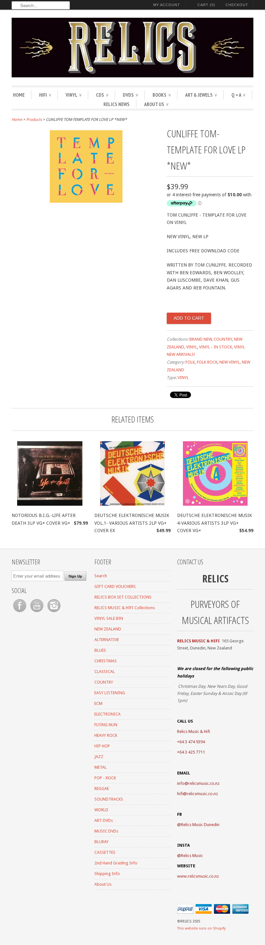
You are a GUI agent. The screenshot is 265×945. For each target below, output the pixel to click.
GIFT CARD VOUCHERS (115, 586)
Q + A (238, 95)
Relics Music (192, 855)
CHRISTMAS (105, 660)
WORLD (101, 809)
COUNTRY (223, 339)
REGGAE (101, 788)
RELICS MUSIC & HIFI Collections (124, 607)
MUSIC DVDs (106, 831)
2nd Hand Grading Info (115, 863)
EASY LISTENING (109, 692)
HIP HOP (102, 746)
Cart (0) (206, 5)
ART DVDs (103, 820)
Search (100, 575)
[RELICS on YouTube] (37, 612)
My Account (166, 5)
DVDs (130, 95)
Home (19, 95)
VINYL (73, 95)
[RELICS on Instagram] (54, 612)
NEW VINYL (229, 362)
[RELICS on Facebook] (20, 612)
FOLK (190, 362)
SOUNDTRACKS (108, 799)
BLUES (100, 650)
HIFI (45, 95)
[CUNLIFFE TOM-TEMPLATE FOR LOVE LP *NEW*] (86, 201)
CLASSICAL (104, 671)
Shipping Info (107, 873)
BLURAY (101, 841)
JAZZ (98, 756)
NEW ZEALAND (107, 629)
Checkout (237, 5)
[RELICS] (132, 48)
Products (34, 119)
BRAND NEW (200, 339)
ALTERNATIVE (106, 639)
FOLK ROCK (207, 362)
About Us (156, 104)
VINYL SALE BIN (108, 618)
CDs (102, 95)
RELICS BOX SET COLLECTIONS (123, 597)
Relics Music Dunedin (200, 824)
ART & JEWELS (201, 95)
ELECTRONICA (107, 714)
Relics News (116, 104)
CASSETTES (104, 852)
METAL (100, 767)
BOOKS (162, 95)
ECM (98, 703)
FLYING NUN (105, 724)
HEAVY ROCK (105, 735)
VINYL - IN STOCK (215, 347)
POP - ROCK (105, 777)
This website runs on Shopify (201, 928)
